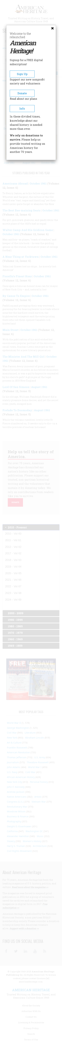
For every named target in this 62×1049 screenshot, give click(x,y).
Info (22, 108)
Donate (22, 93)
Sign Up (22, 74)
